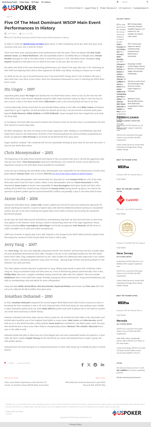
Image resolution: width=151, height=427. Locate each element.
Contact (9, 414)
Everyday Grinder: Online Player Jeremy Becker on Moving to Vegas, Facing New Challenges (136, 69)
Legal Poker (90, 8)
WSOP (12, 363)
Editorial (9, 17)
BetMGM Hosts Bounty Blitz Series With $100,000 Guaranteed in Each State (135, 104)
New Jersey (125, 253)
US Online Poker (72, 8)
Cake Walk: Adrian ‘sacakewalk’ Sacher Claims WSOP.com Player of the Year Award (130, 340)
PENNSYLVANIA (128, 117)
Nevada (122, 320)
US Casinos (46, 2)
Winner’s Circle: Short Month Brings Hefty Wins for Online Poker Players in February (136, 86)
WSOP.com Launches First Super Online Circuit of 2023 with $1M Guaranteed (129, 137)
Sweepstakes (140, 8)
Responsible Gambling (14, 411)
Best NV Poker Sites (127, 296)
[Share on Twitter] (89, 365)
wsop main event (24, 363)
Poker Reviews (107, 8)
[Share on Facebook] (82, 365)
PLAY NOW (121, 179)
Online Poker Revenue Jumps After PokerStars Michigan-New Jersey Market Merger (130, 147)
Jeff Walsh (12, 34)
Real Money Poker (9, 2)
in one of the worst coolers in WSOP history (72, 173)
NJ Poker (35, 2)
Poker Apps (24, 2)
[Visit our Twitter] (118, 2)
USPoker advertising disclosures (128, 377)
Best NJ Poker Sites (127, 160)
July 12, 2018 (26, 34)
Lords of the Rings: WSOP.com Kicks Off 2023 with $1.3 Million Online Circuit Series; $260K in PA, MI (131, 350)
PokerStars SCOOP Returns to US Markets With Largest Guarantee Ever (130, 127)
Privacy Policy (75, 424)
